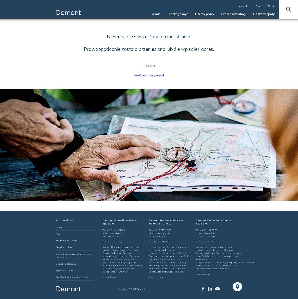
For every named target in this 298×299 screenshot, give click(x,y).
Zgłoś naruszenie (64, 270)
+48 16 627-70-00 (162, 230)
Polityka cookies (64, 247)
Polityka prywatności (66, 240)
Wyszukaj (288, 9)
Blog (259, 6)
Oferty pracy (204, 13)
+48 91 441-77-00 (115, 230)
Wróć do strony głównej (149, 75)
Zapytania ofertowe (66, 263)
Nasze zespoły (264, 13)
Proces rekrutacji (233, 13)
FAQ (58, 233)
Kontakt (244, 6)
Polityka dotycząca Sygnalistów (72, 277)
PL (269, 6)
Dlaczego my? (177, 13)
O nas (156, 13)
